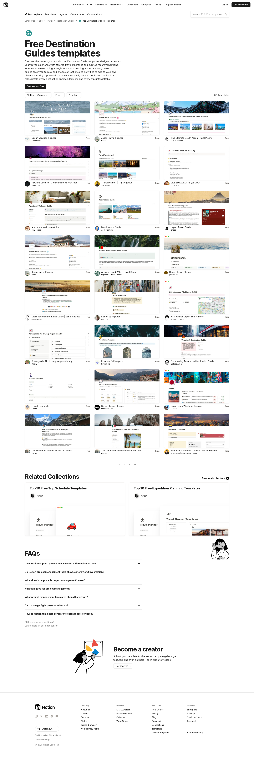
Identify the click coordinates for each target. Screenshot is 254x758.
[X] (41, 716)
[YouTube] (57, 716)
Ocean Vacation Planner (43, 137)
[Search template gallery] (226, 14)
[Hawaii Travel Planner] (196, 252)
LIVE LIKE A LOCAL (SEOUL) (185, 182)
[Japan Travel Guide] (196, 208)
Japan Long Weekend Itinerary (186, 406)
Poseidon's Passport (112, 361)
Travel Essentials (40, 406)
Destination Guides (65, 21)
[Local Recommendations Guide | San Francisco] (57, 297)
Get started (123, 666)
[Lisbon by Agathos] (127, 297)
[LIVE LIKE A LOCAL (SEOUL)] (196, 163)
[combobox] (209, 14)
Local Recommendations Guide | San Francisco (55, 316)
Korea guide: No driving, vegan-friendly (51, 361)
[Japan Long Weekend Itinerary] (196, 386)
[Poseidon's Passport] (127, 342)
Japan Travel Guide (181, 227)
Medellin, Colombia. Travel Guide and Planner (194, 450)
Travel (49, 21)
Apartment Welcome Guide (45, 227)
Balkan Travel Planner (112, 406)
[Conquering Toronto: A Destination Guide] (196, 342)
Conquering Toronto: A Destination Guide (192, 361)
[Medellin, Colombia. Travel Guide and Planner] (196, 431)
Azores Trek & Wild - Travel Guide (119, 272)
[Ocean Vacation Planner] (57, 118)
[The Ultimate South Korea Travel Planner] (196, 118)
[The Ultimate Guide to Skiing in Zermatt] (57, 431)
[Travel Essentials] (57, 386)
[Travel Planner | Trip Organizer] (127, 163)
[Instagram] (36, 716)
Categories (30, 21)
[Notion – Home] (6, 4)
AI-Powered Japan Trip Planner (187, 316)
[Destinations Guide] (127, 208)
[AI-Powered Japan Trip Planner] (196, 297)
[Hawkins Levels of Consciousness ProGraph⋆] (57, 163)
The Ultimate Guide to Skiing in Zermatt (51, 450)
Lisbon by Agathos (110, 316)
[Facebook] (52, 716)
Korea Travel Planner (42, 272)
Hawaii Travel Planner (180, 272)
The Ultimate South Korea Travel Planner (192, 137)
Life (41, 21)
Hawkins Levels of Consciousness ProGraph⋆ (55, 182)
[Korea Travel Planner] (57, 252)
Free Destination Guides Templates (98, 21)
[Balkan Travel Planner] (127, 386)
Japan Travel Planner (112, 137)
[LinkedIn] (47, 716)
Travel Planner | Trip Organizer (117, 182)
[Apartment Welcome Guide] (57, 208)
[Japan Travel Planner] (127, 118)
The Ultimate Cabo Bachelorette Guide (121, 450)
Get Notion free (35, 86)
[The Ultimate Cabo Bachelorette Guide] (127, 431)
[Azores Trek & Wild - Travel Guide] (127, 252)
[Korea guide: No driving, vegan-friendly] (57, 342)
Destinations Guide (111, 227)
